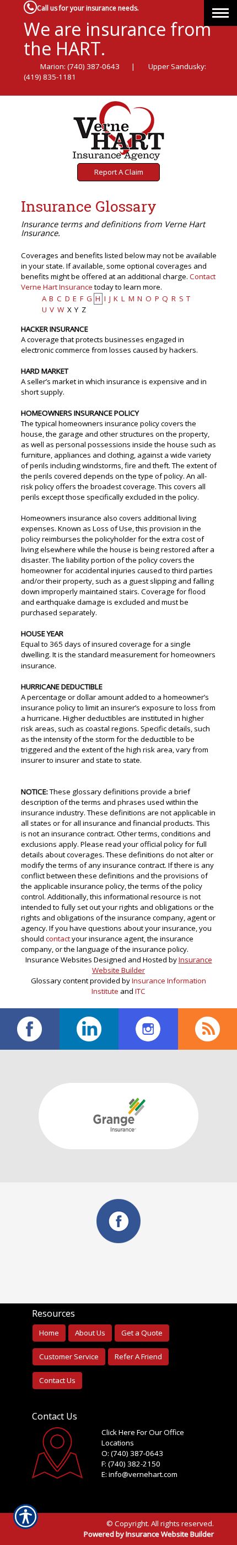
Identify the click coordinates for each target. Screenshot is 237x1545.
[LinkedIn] (89, 1029)
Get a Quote (142, 1333)
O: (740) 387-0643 (132, 1453)
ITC (140, 991)
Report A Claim (118, 172)
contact (58, 939)
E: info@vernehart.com (139, 1474)
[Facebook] (29, 1029)
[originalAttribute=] (207, 1029)
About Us (90, 1333)
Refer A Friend (138, 1356)
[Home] (119, 130)
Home (49, 1333)
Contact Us (57, 1380)
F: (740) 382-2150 (130, 1464)
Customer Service (69, 1356)
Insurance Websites (58, 960)
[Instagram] (148, 1029)
